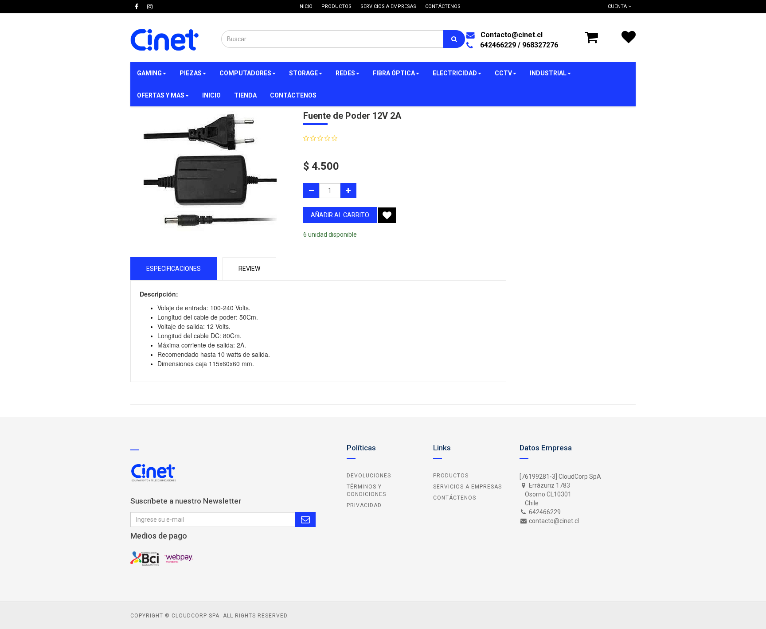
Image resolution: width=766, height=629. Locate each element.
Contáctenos (454, 498)
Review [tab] (249, 268)
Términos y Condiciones (366, 490)
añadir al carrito (340, 215)
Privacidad (364, 505)
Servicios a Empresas (467, 487)
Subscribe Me (305, 519)
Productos (451, 476)
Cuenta (618, 6)
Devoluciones (369, 476)
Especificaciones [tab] (173, 268)
